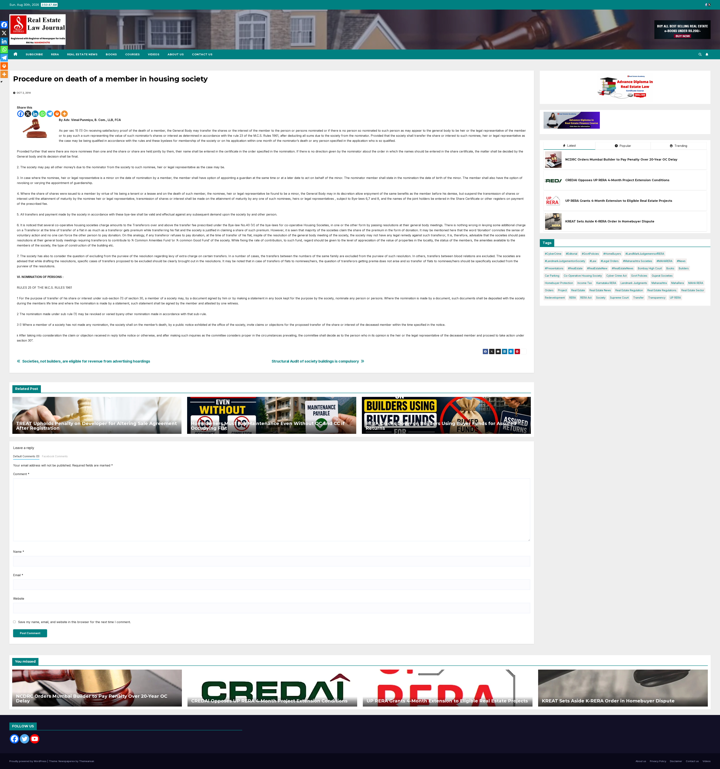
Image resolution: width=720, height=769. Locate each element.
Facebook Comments (55, 456)
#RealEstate (575, 268)
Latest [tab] (571, 145)
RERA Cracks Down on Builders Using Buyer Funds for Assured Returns (441, 426)
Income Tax (585, 283)
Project (562, 290)
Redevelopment (555, 297)
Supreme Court (619, 297)
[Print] (57, 113)
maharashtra (659, 283)
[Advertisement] (631, 121)
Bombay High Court (650, 268)
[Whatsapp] (42, 113)
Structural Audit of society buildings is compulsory (315, 361)
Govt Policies (639, 275)
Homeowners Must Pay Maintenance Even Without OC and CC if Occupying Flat (268, 426)
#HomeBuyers (612, 253)
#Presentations (554, 268)
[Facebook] (20, 113)
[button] (700, 54)
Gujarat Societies (662, 275)
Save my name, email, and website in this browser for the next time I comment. (74, 622)
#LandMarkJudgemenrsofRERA (645, 253)
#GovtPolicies (590, 253)
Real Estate (578, 290)
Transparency (656, 297)
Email (18, 575)
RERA (55, 54)
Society (600, 297)
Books (111, 54)
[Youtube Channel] (34, 738)
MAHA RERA (695, 283)
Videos (153, 54)
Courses (132, 54)
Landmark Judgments (634, 283)
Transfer (638, 297)
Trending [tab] (680, 146)
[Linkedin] (35, 113)
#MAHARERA (664, 261)
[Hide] (1, 81)
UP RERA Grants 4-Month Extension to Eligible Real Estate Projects (618, 201)
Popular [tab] (625, 146)
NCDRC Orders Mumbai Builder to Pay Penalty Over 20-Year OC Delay (621, 159)
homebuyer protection (559, 283)
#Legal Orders (610, 261)
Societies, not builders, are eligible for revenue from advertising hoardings (86, 361)
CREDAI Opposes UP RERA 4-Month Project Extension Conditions (617, 180)
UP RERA (675, 297)
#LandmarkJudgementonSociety (565, 261)
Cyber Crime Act (616, 275)
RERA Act (586, 297)
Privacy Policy (658, 761)
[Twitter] (24, 738)
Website (18, 598)
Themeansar (86, 761)
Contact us (202, 54)
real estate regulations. (662, 290)
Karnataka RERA (606, 283)
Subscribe (34, 54)
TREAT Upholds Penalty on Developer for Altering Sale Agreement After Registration (96, 426)
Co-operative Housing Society (583, 275)
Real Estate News (82, 54)
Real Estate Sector (692, 290)
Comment (21, 474)
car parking (552, 275)
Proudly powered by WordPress (28, 761)
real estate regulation (629, 290)
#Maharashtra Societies (637, 261)
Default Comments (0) (26, 456)
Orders (549, 290)
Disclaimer (676, 761)
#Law (593, 261)
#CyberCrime (553, 253)
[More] (64, 113)
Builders (684, 268)
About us (176, 54)
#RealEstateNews (622, 268)
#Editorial (571, 253)
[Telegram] (49, 113)
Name (18, 551)
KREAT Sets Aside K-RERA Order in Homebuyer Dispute (609, 221)
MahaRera (677, 283)
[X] (28, 113)
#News (681, 261)
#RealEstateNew (597, 268)
